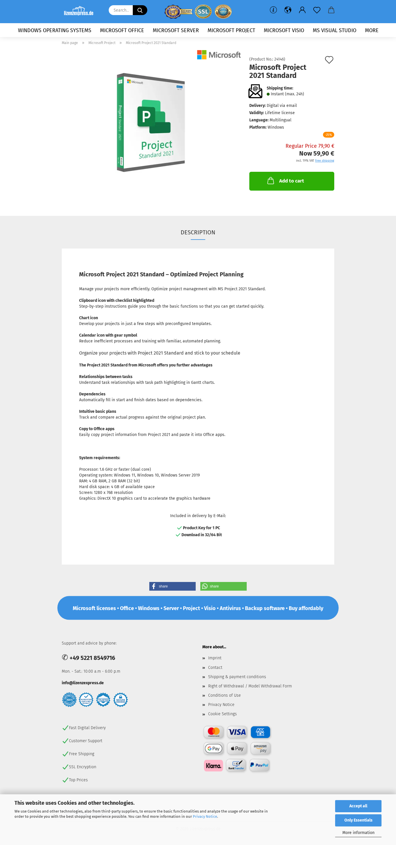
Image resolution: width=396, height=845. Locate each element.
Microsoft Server (176, 30)
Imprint (214, 658)
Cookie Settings (222, 713)
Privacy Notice (205, 816)
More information (358, 832)
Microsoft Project (231, 30)
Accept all (358, 806)
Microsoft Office (122, 30)
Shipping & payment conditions (237, 676)
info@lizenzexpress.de (83, 682)
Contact (215, 667)
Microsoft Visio (284, 30)
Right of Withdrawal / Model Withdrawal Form (250, 686)
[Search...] (140, 10)
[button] (288, 10)
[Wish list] (317, 10)
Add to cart (291, 181)
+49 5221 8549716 (92, 657)
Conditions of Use (224, 695)
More (372, 30)
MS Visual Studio (334, 30)
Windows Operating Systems (54, 30)
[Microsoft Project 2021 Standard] (151, 122)
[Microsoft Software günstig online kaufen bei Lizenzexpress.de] (81, 11)
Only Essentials (358, 820)
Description (198, 232)
